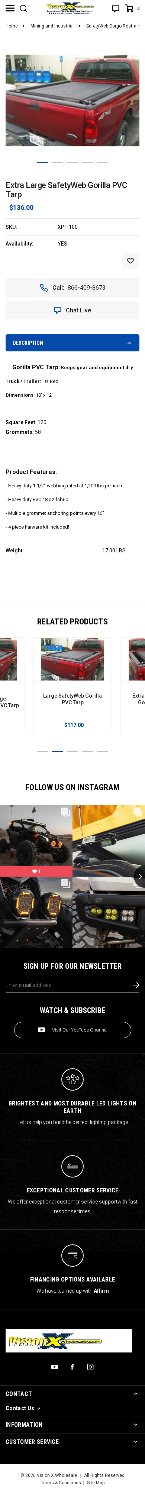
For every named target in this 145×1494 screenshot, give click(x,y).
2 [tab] (57, 162)
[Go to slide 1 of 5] (42, 751)
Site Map (95, 1482)
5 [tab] (102, 162)
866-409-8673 (87, 287)
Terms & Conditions (61, 1482)
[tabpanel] (72, 100)
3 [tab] (72, 162)
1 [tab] (42, 162)
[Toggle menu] (10, 8)
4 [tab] (87, 162)
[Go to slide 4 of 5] (87, 751)
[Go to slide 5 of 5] (102, 751)
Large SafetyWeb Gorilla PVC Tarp (72, 699)
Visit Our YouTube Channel (79, 1030)
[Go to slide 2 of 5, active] (57, 751)
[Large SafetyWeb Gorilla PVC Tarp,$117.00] (73, 659)
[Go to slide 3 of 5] (72, 751)
